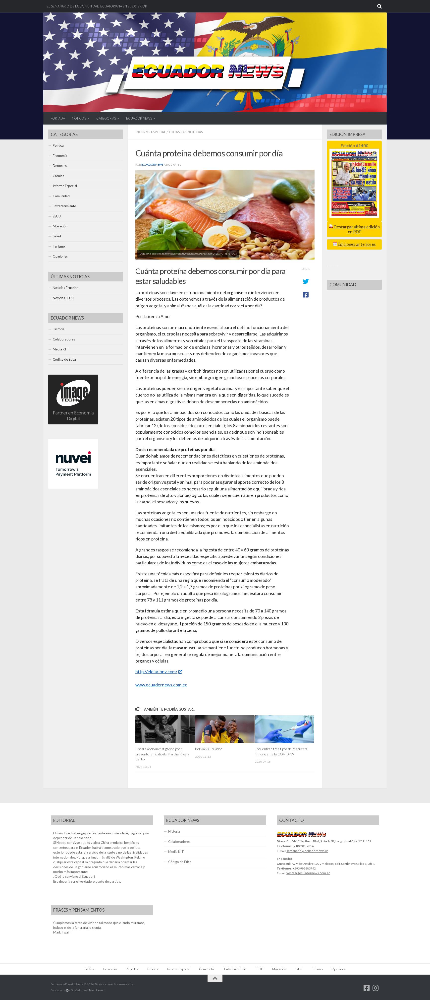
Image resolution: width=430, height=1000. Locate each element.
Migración (60, 226)
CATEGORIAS (106, 118)
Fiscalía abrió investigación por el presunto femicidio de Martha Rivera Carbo (162, 754)
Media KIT (60, 349)
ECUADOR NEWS (139, 118)
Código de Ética (64, 359)
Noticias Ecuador (65, 288)
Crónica (58, 176)
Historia (58, 329)
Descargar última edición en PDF (356, 229)
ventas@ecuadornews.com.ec (308, 873)
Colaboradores (64, 339)
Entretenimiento (64, 206)
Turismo (59, 246)
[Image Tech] (73, 423)
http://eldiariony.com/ (156, 671)
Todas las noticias (185, 132)
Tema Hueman (96, 990)
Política (58, 145)
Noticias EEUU (63, 298)
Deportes (60, 166)
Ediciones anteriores (356, 244)
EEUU (57, 216)
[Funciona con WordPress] (67, 990)
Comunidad (61, 196)
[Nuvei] (73, 487)
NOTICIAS (79, 118)
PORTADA (58, 118)
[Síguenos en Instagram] (375, 988)
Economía (60, 156)
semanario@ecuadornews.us (307, 851)
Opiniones (60, 256)
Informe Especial (150, 132)
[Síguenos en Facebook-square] (366, 988)
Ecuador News (152, 164)
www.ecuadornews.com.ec (161, 684)
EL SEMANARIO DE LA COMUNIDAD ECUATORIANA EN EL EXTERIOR (97, 6)
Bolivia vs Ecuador (208, 749)
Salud (57, 236)
